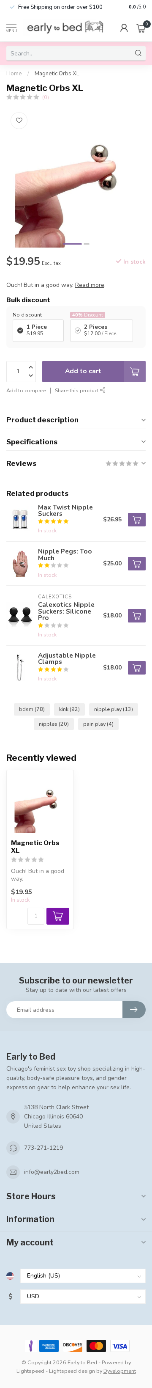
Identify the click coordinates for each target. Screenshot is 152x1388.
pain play (98, 723)
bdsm (32, 709)
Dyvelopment (119, 1370)
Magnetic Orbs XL (57, 73)
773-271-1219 (43, 1148)
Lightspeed (30, 1370)
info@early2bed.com (51, 1172)
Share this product (77, 390)
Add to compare (26, 390)
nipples (54, 723)
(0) (45, 97)
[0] (141, 27)
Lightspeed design (72, 1370)
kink (69, 709)
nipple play (113, 709)
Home (14, 73)
